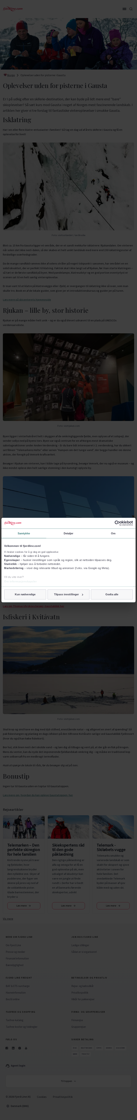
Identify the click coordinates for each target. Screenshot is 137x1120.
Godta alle (111, 594)
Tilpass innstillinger (66, 594)
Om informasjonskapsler (20, 581)
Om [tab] (113, 533)
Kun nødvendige (25, 594)
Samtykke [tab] (24, 533)
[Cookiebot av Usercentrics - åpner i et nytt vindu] (117, 523)
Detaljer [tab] (68, 533)
